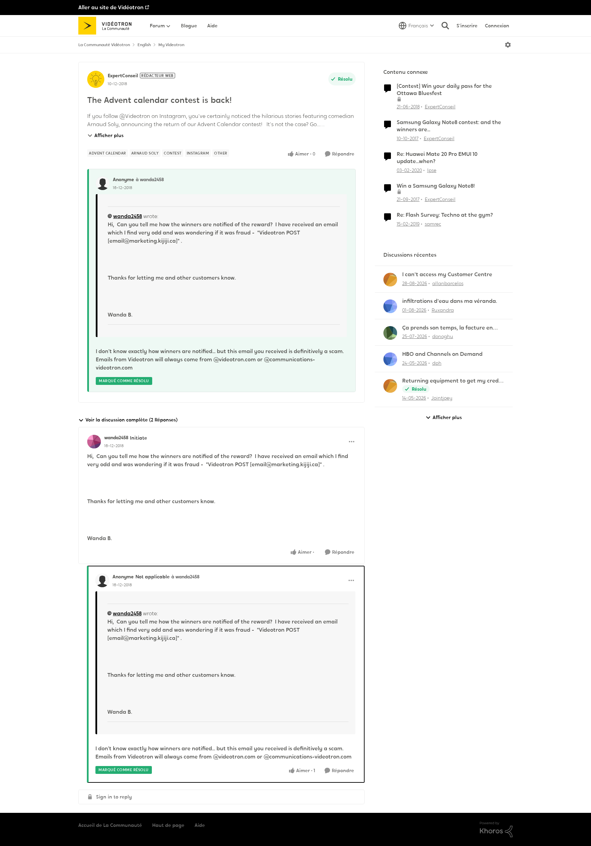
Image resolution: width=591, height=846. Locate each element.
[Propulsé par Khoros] (496, 829)
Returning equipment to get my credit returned (452, 381)
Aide (200, 825)
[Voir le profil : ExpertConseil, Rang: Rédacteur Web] (95, 79)
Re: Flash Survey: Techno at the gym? (445, 215)
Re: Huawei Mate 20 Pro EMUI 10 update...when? (437, 158)
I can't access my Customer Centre (447, 274)
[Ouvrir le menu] (508, 45)
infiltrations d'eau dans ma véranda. (449, 301)
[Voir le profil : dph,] (390, 359)
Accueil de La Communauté (110, 825)
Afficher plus (108, 135)
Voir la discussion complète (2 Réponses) (132, 420)
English (144, 45)
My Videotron (171, 45)
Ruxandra (443, 310)
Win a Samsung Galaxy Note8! (436, 186)
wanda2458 (127, 216)
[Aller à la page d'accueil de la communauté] (107, 26)
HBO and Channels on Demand (442, 354)
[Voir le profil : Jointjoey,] (390, 386)
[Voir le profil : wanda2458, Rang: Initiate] (94, 441)
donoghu (442, 336)
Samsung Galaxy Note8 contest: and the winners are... (449, 126)
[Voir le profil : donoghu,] (390, 333)
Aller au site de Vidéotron (111, 7)
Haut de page (168, 825)
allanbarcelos (447, 283)
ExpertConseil (123, 75)
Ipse (431, 170)
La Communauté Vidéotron (104, 45)
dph (437, 363)
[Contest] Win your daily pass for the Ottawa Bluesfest (444, 90)
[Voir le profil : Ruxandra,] (390, 306)
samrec (433, 224)
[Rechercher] (445, 26)
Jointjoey (441, 398)
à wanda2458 (150, 179)
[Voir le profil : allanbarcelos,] (390, 279)
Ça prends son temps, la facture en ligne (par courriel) (447, 328)
